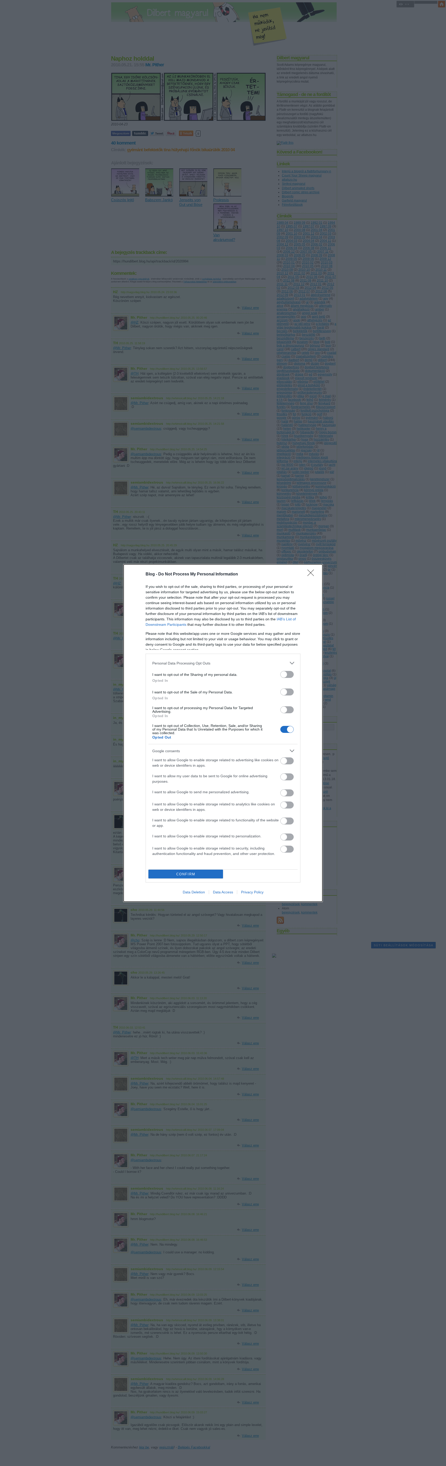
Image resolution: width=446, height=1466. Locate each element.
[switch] (287, 674)
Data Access (223, 892)
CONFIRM (185, 874)
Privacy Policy (252, 892)
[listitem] (223, 663)
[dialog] (223, 733)
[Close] (312, 574)
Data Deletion (194, 892)
